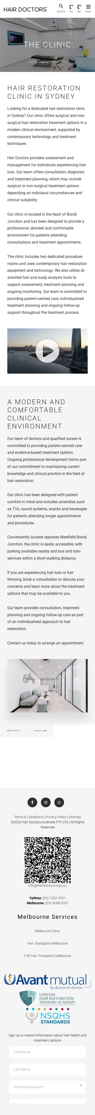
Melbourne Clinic (47, 931)
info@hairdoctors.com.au (47, 885)
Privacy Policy (56, 817)
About (44, 62)
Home (32, 62)
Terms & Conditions (28, 817)
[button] (61, 6)
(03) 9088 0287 (56, 903)
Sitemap (75, 817)
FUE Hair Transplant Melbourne (47, 956)
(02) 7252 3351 (54, 898)
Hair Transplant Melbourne (48, 943)
